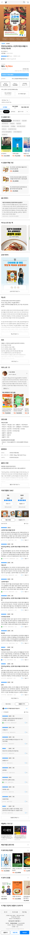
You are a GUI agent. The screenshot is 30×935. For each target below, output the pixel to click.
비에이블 (3, 53)
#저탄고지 (4, 129)
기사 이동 (7, 833)
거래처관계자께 (19, 925)
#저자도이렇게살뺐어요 (7, 131)
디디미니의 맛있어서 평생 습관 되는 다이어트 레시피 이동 (7, 404)
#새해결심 (13, 126)
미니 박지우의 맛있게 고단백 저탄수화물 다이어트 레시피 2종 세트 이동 (15, 189)
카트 (28, 2)
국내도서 (4, 442)
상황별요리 (18, 427)
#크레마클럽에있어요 (6, 120)
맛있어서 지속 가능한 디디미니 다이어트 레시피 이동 (19, 404)
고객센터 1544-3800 (10, 915)
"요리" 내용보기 (15, 688)
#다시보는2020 (5, 126)
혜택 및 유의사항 (8, 507)
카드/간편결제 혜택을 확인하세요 (19, 78)
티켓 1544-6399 (20, 915)
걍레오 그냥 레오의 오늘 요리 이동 (17, 863)
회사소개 (13, 925)
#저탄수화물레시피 (17, 131)
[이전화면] (2, 2)
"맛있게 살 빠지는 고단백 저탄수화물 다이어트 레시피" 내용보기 (15, 551)
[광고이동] (24, 2)
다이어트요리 (25, 427)
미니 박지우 (4, 51)
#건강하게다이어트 (12, 129)
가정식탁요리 (24, 424)
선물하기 (4, 433)
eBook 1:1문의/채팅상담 (14, 918)
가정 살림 (9, 424)
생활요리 (18, 424)
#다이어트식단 (5, 123)
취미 (8, 437)
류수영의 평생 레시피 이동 (6, 863)
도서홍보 (13, 926)
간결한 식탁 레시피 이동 (17, 891)
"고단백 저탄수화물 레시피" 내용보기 (15, 534)
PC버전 (9, 925)
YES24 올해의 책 (11, 442)
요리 (14, 424)
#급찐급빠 (24, 120)
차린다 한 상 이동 (6, 891)
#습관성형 (18, 123)
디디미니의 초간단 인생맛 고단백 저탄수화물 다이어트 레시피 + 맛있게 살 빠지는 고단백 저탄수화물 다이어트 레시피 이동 (15, 179)
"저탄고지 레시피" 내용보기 (15, 653)
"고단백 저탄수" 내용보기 (15, 585)
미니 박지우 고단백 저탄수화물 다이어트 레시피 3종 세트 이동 (15, 169)
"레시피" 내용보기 (15, 637)
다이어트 (23, 429)
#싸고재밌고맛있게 (21, 126)
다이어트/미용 (16, 429)
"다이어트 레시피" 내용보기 (15, 620)
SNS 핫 (9, 435)
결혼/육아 (9, 433)
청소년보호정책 (21, 923)
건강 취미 (9, 429)
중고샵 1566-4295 (15, 917)
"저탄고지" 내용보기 (15, 569)
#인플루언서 (4, 134)
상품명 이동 (6, 147)
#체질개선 (12, 123)
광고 (17, 926)
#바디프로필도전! (16, 120)
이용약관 (7, 923)
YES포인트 (3, 69)
